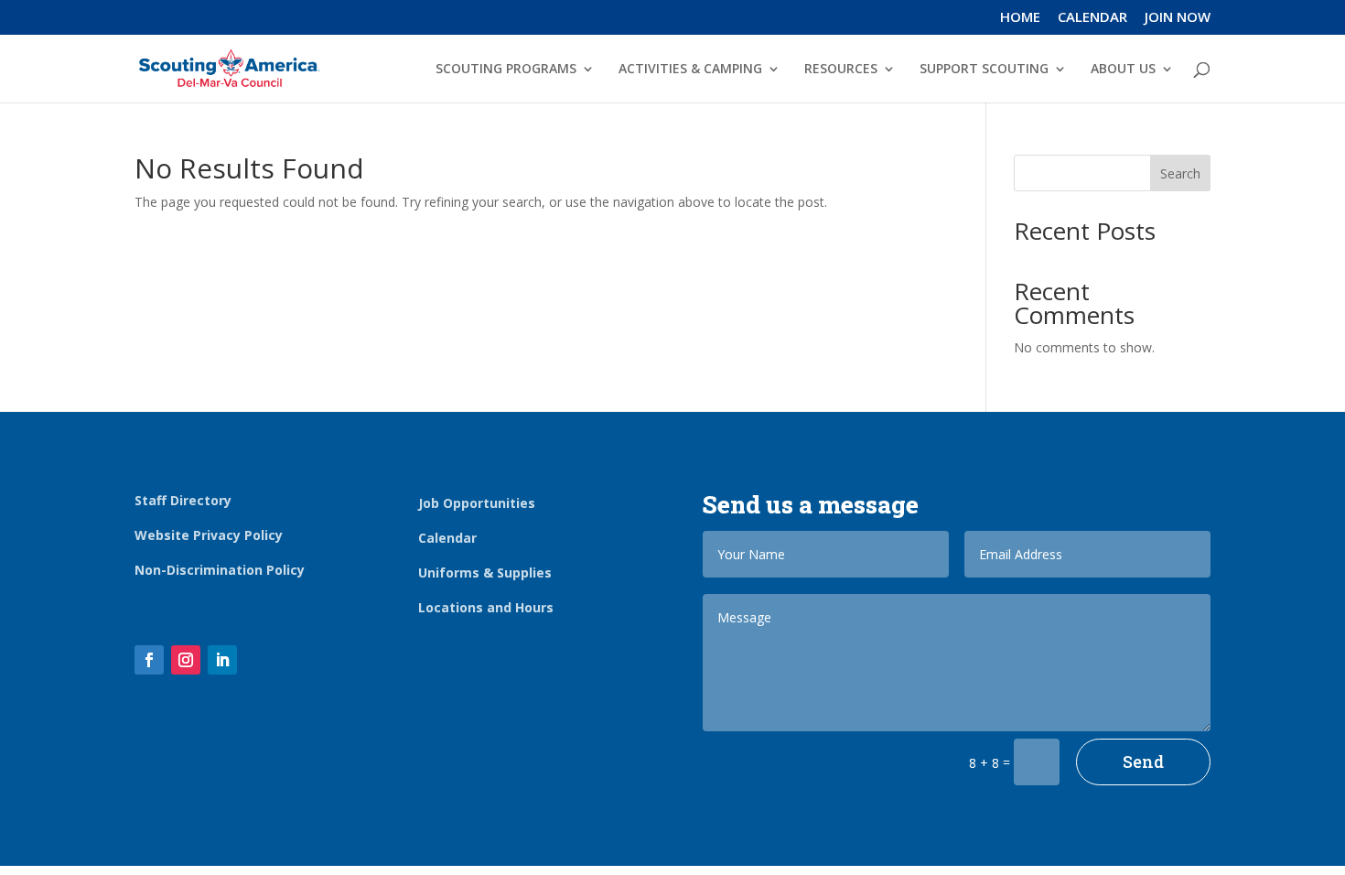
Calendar (447, 537)
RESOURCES (840, 69)
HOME (1020, 18)
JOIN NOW (1177, 18)
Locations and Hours (486, 607)
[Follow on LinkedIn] (222, 660)
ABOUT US (1123, 69)
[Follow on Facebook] (149, 660)
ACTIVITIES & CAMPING (690, 69)
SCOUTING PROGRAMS (506, 69)
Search (1180, 173)
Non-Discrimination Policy (219, 569)
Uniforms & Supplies (485, 572)
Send (1143, 761)
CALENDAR (1092, 18)
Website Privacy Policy (208, 535)
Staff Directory (182, 500)
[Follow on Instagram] (185, 660)
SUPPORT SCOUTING (984, 69)
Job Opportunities (476, 503)
